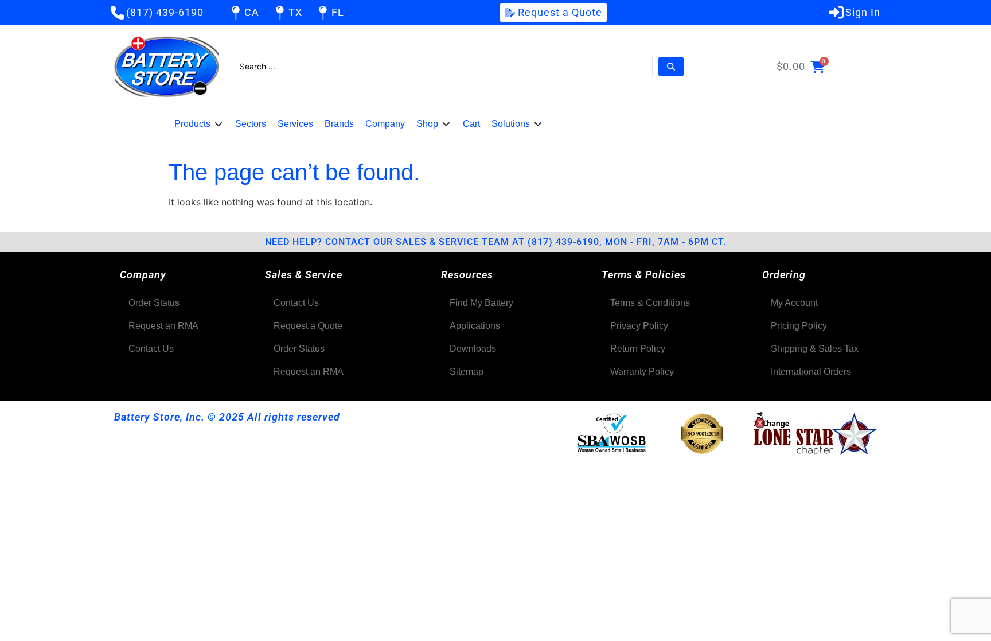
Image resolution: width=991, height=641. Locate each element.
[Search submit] (671, 66)
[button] (199, 124)
